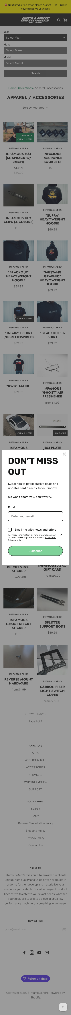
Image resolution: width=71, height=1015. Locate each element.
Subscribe (35, 551)
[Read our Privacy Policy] (61, 535)
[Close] (64, 454)
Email (11, 507)
